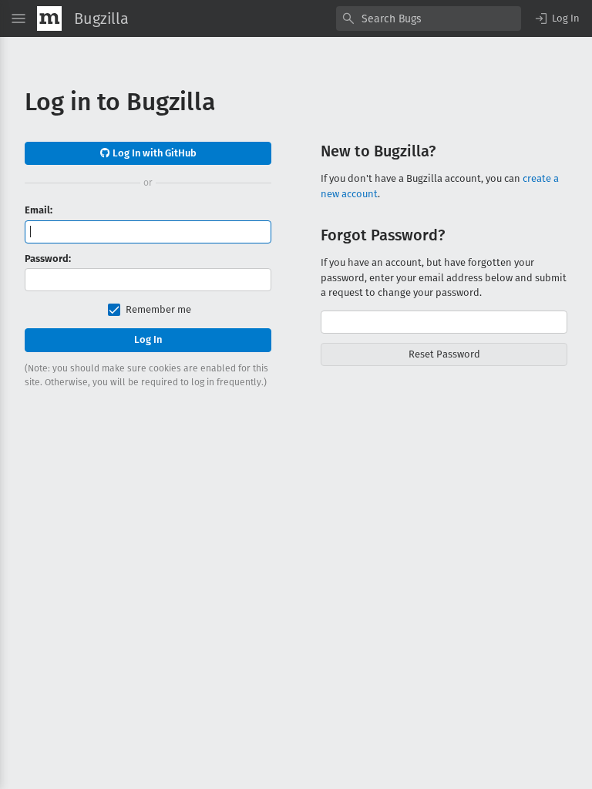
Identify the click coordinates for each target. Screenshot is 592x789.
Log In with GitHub (153, 153)
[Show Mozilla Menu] (49, 18)
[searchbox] (428, 18)
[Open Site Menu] (18, 18)
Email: (38, 210)
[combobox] (428, 18)
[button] (556, 18)
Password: (48, 258)
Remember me (158, 309)
